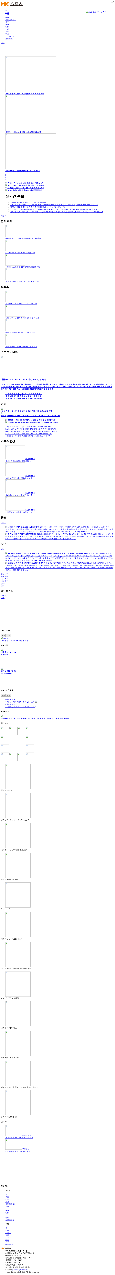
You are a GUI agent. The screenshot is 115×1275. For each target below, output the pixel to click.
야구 (7, 15)
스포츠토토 (9, 36)
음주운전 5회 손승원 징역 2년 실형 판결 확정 (23, 132)
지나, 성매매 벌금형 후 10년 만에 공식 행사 (25, 190)
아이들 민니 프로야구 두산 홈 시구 (14, 640)
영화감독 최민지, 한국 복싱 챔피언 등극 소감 (23, 396)
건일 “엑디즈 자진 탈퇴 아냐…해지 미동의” (22, 171)
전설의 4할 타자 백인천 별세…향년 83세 (21, 347)
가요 (7, 1237)
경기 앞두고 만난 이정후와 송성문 (18, 478)
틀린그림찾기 (10, 20)
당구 (7, 24)
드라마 (8, 1233)
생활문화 (9, 39)
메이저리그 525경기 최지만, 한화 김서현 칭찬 (24, 398)
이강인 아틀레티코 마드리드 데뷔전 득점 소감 (24, 394)
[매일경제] (6, 1249)
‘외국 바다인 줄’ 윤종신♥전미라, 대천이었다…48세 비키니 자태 (33, 422)
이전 (3, 635)
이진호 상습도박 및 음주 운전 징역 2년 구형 (22, 267)
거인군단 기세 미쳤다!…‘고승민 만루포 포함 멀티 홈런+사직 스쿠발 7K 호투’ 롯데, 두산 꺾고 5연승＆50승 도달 (54, 205)
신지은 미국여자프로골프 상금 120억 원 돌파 (25, 527)
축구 (7, 17)
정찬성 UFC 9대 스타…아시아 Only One (21, 304)
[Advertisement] (57, 49)
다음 (8, 635)
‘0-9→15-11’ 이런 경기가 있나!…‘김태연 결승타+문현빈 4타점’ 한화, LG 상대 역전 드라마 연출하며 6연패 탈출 (53, 209)
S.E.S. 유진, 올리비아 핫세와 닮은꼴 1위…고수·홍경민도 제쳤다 (30, 429)
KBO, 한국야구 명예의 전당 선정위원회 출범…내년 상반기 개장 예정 (37, 207)
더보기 (3, 216)
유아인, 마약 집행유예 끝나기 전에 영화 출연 (23, 238)
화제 (7, 1240)
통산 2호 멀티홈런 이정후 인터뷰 (18, 461)
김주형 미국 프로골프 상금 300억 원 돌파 (24, 534)
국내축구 (4, 579)
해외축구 (4, 581)
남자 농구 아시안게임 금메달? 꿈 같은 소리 (22, 318)
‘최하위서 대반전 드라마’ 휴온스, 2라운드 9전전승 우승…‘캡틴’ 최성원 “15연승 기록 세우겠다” (45, 563)
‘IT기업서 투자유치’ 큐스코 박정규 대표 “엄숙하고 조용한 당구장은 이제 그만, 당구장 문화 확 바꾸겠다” (49, 553)
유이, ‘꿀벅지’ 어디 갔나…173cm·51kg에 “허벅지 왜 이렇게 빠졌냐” (31, 431)
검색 (2, 43)
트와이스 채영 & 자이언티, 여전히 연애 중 (22, 281)
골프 (7, 22)
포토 (7, 31)
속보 (7, 13)
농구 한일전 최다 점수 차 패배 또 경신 (20, 332)
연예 (7, 29)
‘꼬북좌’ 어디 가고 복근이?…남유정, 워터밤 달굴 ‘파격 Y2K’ (31, 420)
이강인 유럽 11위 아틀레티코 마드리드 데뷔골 (26, 185)
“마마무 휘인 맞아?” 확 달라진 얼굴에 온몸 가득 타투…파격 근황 (27, 411)
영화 (7, 1235)
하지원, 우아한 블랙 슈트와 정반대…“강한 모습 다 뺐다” (27, 436)
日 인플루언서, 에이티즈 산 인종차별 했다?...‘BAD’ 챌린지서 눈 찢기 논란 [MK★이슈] (35, 718)
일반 (7, 27)
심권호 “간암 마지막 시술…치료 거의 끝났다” (26, 188)
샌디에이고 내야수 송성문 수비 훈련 (19, 495)
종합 (2, 584)
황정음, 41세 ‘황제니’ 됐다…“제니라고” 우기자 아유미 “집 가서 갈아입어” (30, 416)
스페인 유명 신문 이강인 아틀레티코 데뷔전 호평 (24, 94)
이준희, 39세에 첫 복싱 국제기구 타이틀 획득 (28, 202)
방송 (7, 1230)
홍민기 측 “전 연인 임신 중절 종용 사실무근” (25, 183)
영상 (7, 34)
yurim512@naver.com (20, 1270)
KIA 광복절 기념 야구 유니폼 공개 (18, 1151)
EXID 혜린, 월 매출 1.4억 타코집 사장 (20, 253)
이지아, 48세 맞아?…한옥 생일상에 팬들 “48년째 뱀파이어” (28, 434)
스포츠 (3, 595)
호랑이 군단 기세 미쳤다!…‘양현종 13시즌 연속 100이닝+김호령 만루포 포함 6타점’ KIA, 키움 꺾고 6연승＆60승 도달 (56, 212)
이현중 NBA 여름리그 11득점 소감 (19, 512)
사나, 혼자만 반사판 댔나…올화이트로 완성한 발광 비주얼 (28, 427)
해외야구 (4, 576)
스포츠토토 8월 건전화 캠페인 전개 (19, 1138)
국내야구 (4, 574)
